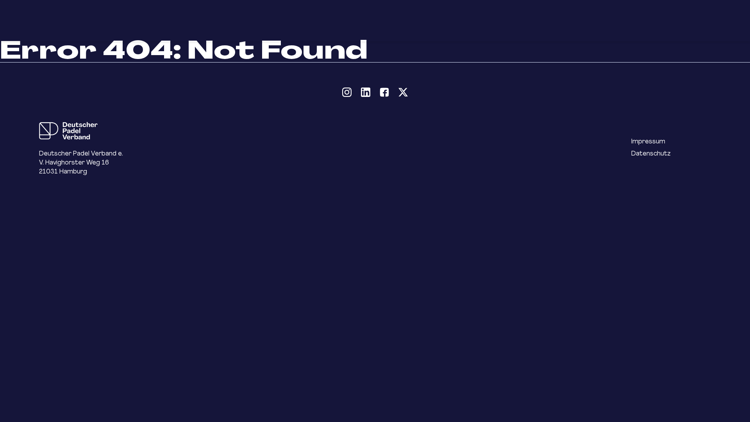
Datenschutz (651, 153)
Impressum (648, 141)
